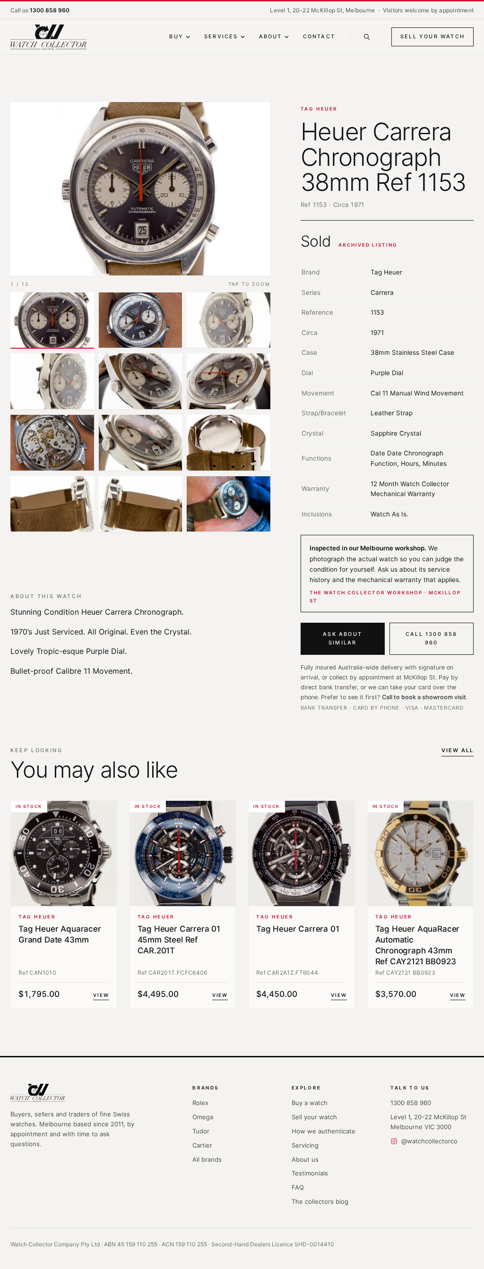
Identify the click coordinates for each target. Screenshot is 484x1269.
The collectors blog (320, 1201)
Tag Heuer (319, 108)
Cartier (202, 1145)
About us (305, 1159)
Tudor (200, 1131)
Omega (202, 1117)
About (270, 36)
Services (221, 36)
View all (457, 750)
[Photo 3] (228, 320)
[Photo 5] (140, 381)
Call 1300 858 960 (432, 638)
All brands (207, 1159)
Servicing (305, 1145)
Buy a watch (310, 1102)
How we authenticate (323, 1131)
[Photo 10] (52, 504)
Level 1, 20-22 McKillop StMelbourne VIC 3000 (428, 1122)
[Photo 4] (52, 381)
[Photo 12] (228, 504)
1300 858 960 (410, 1102)
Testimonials (310, 1173)
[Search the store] (367, 37)
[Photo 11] (140, 504)
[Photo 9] (228, 443)
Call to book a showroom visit (424, 697)
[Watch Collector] (48, 37)
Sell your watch (432, 36)
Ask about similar (342, 638)
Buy (176, 36)
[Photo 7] (52, 443)
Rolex (200, 1102)
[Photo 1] (52, 320)
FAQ (298, 1187)
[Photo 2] (140, 320)
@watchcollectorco (429, 1141)
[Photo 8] (140, 443)
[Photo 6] (228, 381)
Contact (319, 36)
